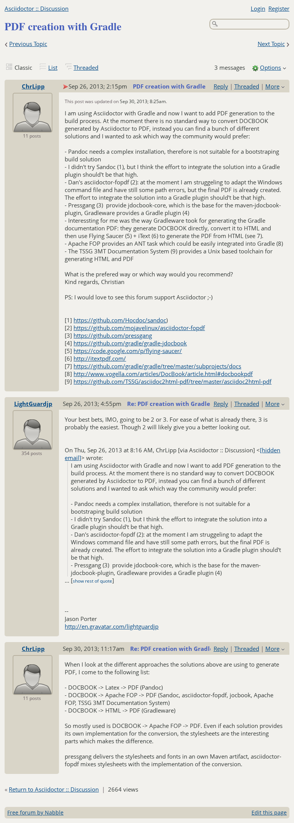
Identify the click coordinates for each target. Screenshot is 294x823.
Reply (221, 86)
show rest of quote (92, 581)
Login (258, 8)
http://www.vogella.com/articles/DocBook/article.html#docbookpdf (163, 374)
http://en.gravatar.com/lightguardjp (111, 626)
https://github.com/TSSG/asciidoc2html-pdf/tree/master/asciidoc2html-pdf (172, 381)
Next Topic (271, 44)
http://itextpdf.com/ (100, 358)
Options (270, 67)
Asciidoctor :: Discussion (37, 8)
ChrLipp (33, 86)
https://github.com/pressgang (113, 335)
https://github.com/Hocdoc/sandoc (120, 320)
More (272, 86)
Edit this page (269, 812)
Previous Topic (28, 44)
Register (278, 8)
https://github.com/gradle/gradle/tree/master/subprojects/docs (157, 366)
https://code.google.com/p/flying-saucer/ (128, 351)
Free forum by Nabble (35, 812)
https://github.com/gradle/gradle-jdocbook (130, 343)
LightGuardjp (33, 403)
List (52, 67)
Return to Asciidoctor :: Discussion (54, 789)
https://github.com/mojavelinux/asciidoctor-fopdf (139, 328)
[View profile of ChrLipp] (32, 127)
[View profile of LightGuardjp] (32, 444)
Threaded (86, 67)
